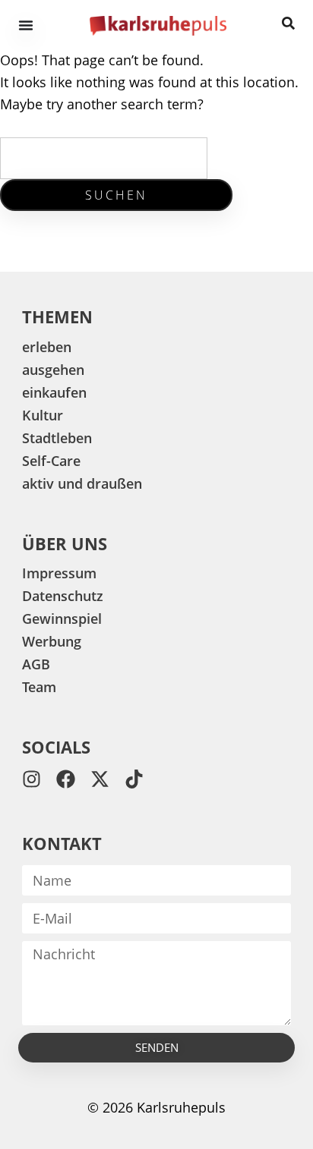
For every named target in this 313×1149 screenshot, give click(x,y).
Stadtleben (57, 438)
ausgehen (53, 369)
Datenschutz (62, 596)
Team (39, 687)
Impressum (59, 573)
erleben (46, 347)
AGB (36, 664)
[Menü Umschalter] (25, 25)
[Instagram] (31, 779)
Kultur (42, 415)
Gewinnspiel (62, 618)
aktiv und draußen (82, 483)
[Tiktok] (134, 779)
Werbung (51, 641)
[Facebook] (65, 779)
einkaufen (54, 392)
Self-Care (51, 461)
